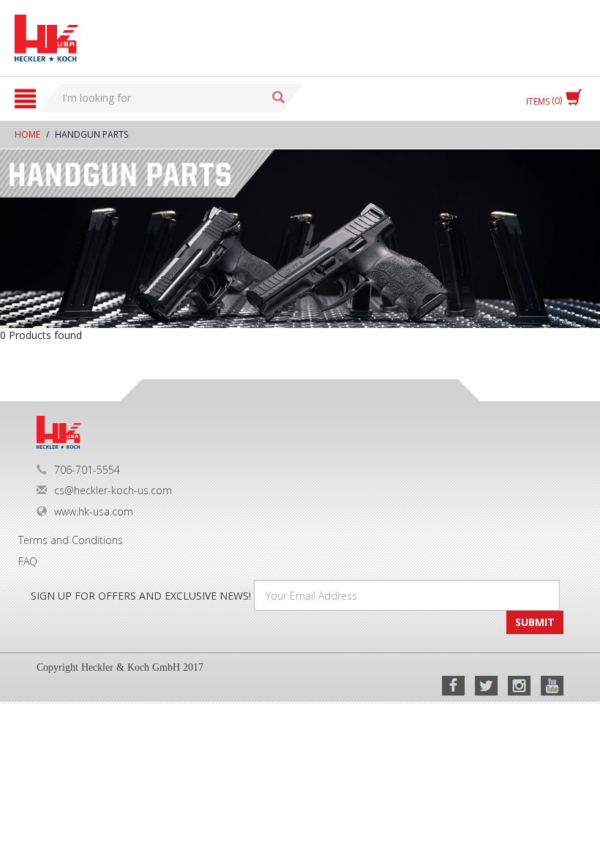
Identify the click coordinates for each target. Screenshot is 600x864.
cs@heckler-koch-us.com (113, 490)
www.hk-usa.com (93, 511)
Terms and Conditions (70, 540)
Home (27, 134)
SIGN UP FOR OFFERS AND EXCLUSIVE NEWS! (141, 596)
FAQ (27, 561)
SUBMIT (535, 622)
